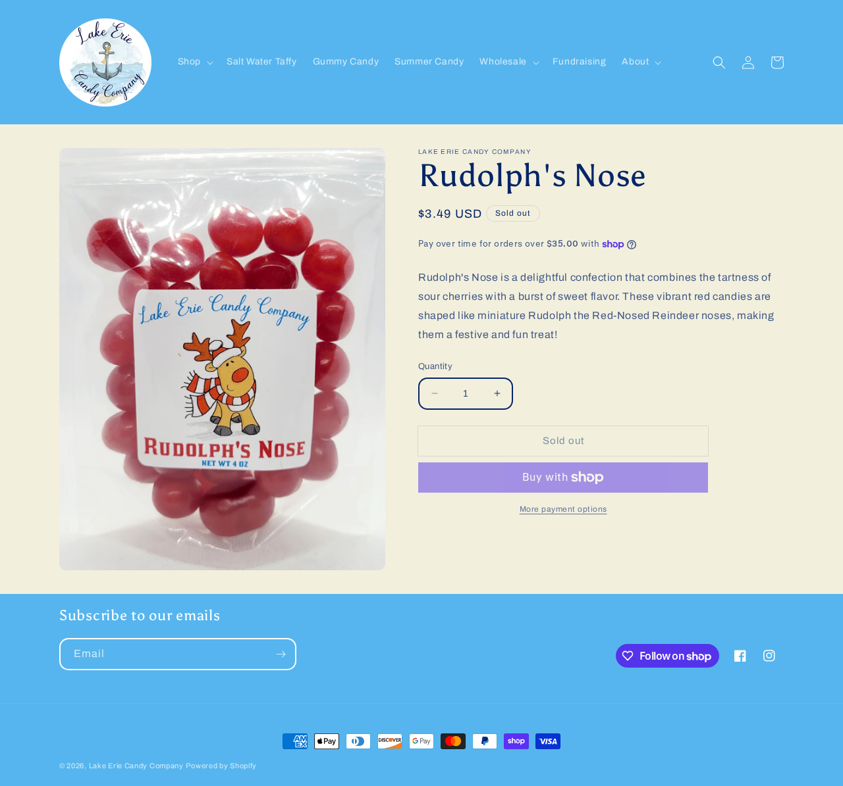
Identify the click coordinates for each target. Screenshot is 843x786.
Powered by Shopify (221, 766)
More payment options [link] (563, 509)
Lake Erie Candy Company (136, 766)
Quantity (435, 366)
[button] (194, 62)
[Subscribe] (280, 654)
